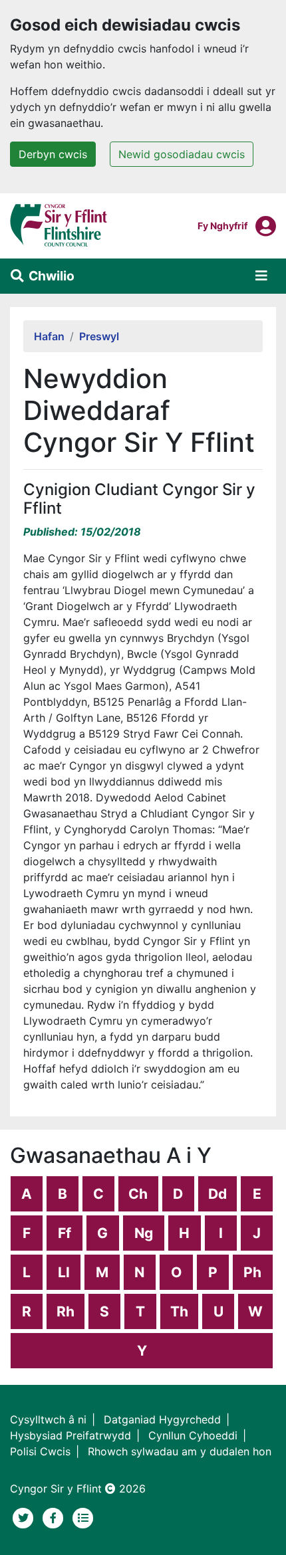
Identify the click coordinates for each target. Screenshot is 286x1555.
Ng (143, 1233)
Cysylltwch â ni (48, 1419)
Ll (64, 1272)
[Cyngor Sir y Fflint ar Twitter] (25, 1516)
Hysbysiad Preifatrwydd (70, 1435)
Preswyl (99, 336)
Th (179, 1311)
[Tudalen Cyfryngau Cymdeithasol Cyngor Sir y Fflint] (55, 1516)
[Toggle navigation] (261, 275)
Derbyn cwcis (53, 154)
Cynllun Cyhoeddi (192, 1435)
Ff (64, 1233)
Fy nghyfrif (222, 225)
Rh (65, 1311)
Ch (138, 1194)
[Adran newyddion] (83, 1516)
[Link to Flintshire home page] (59, 224)
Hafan (49, 336)
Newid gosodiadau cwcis (181, 154)
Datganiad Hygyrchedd (162, 1419)
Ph (252, 1272)
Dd (217, 1194)
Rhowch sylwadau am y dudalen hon (179, 1451)
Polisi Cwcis (40, 1451)
